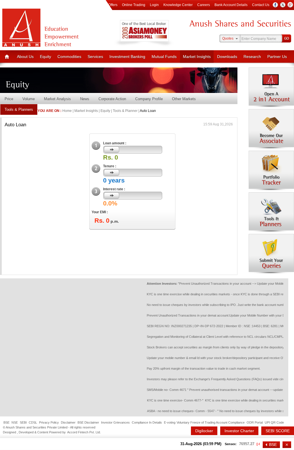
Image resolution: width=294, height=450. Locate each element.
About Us (25, 56)
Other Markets (184, 99)
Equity (45, 56)
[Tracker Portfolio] (271, 171)
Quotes (227, 38)
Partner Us (277, 56)
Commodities (69, 56)
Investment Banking (127, 56)
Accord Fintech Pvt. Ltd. (84, 432)
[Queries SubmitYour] (271, 254)
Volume (28, 99)
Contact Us (260, 5)
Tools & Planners (19, 109)
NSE (14, 422)
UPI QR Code (274, 422)
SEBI (23, 422)
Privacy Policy (49, 422)
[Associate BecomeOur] (271, 129)
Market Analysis (57, 99)
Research (252, 56)
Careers (203, 5)
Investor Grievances (115, 422)
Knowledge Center (178, 5)
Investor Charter (239, 430)
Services (95, 56)
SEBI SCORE (278, 430)
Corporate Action (112, 99)
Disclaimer (68, 422)
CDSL (33, 422)
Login (154, 5)
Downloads (227, 56)
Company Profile (149, 99)
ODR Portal (255, 422)
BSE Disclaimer (88, 422)
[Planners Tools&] (271, 212)
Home (67, 111)
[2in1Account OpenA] (271, 87)
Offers (112, 5)
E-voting (169, 422)
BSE (6, 422)
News (84, 99)
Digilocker (204, 430)
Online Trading (133, 5)
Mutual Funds (164, 56)
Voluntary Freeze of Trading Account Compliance (211, 422)
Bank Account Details (230, 5)
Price (9, 99)
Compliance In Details (147, 422)
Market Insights (197, 56)
